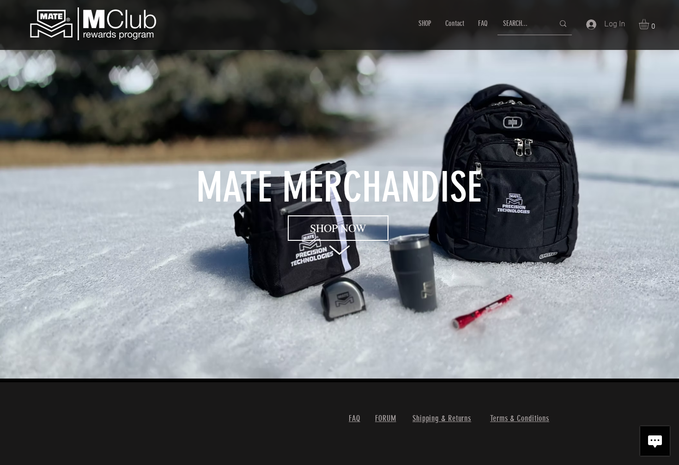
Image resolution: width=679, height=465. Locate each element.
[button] (650, 24)
